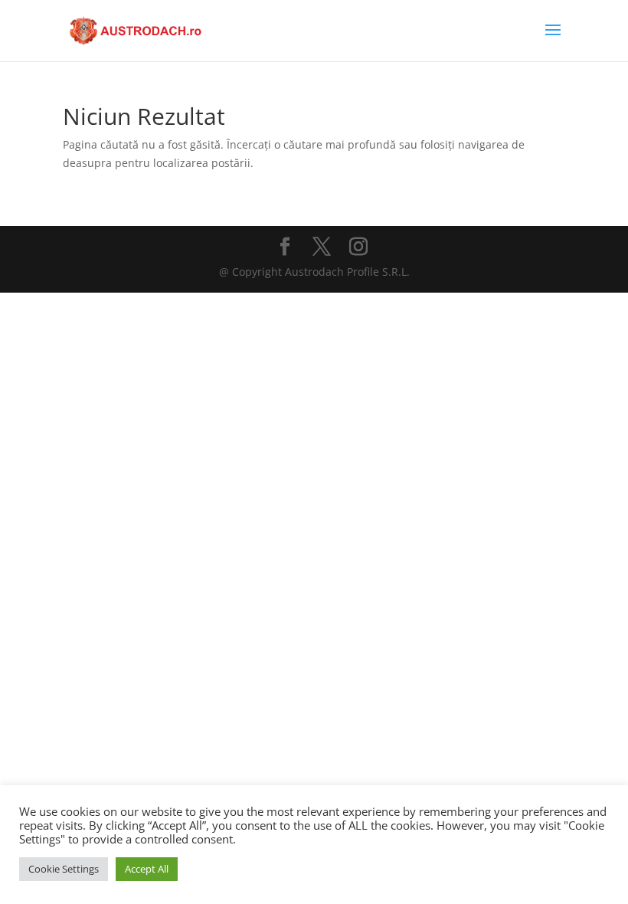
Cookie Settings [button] (63, 869)
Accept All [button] (146, 869)
